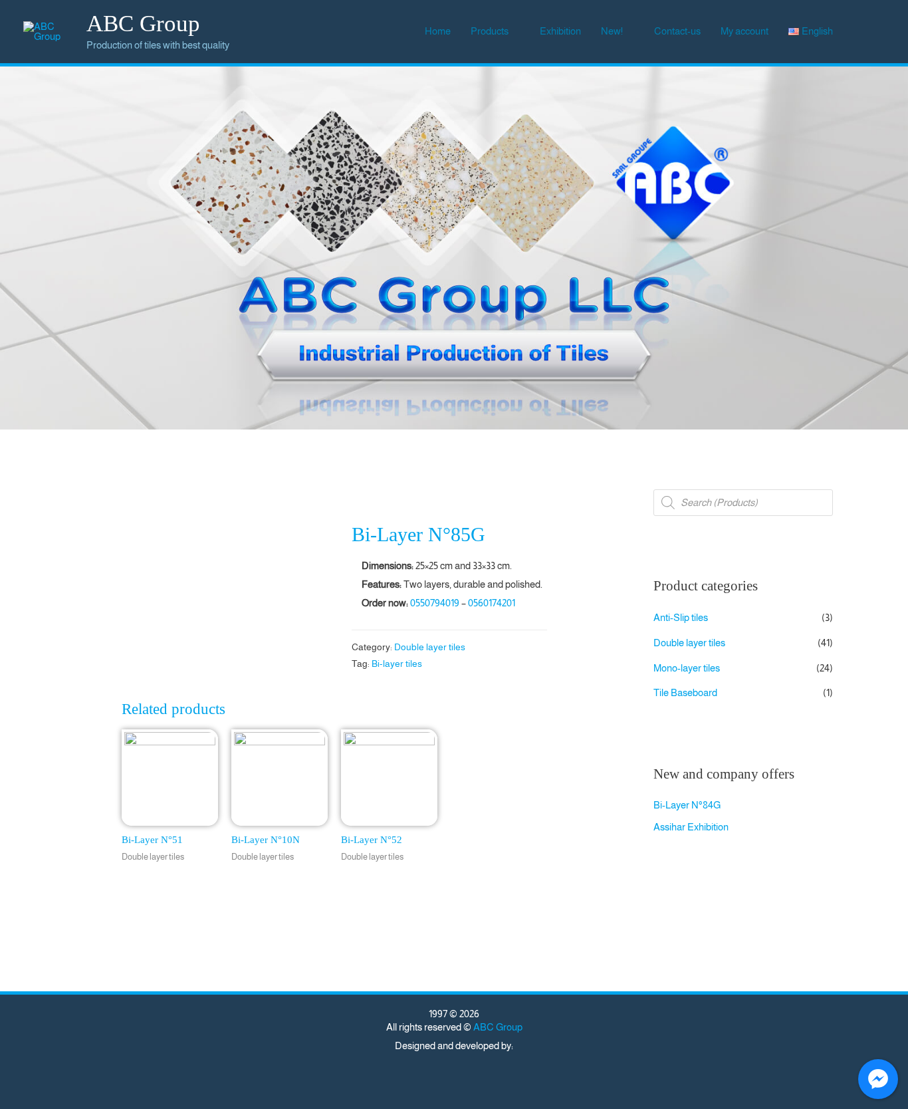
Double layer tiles (429, 647)
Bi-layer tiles (397, 664)
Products (490, 31)
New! (612, 31)
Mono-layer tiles (686, 668)
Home (438, 31)
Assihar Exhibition (691, 826)
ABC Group (143, 24)
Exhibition (560, 31)
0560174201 (491, 602)
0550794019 (434, 602)
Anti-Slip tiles (680, 617)
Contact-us (677, 31)
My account (744, 31)
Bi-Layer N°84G (687, 804)
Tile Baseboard (685, 692)
